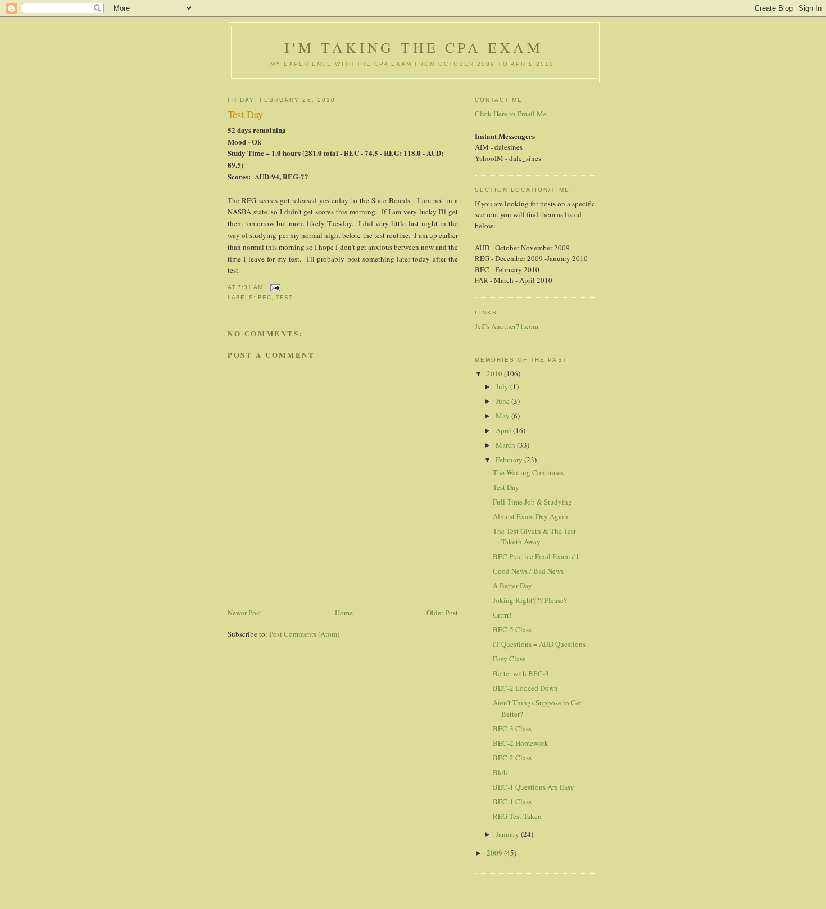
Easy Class (509, 659)
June (503, 401)
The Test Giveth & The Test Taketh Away (534, 536)
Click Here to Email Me (511, 114)
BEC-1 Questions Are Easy (533, 787)
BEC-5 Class (512, 629)
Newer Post (244, 613)
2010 (495, 373)
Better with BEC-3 (521, 673)
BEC (264, 297)
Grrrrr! (502, 615)
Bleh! (501, 772)
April (504, 430)
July (503, 386)
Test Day (506, 487)
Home (344, 613)
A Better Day (512, 585)
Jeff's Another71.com (506, 326)
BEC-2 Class (512, 758)
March (506, 445)
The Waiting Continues (528, 472)
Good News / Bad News (528, 571)
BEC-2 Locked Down (525, 688)
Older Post (442, 613)
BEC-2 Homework (520, 743)
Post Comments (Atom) (304, 634)
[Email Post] (275, 287)
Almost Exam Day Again (530, 516)
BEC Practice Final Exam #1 (536, 556)
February (510, 459)
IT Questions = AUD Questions (539, 644)
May (503, 416)
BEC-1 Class (512, 801)
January (508, 834)
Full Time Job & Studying (532, 502)
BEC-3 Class (512, 728)
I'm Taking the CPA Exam (413, 47)
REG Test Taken (517, 816)
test (284, 297)
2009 (495, 853)
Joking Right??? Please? (530, 600)
